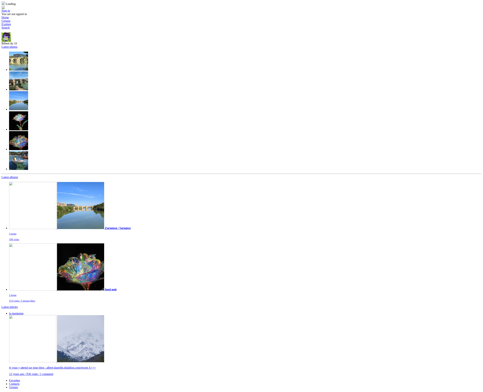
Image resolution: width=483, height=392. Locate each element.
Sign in (6, 10)
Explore (6, 24)
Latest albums (10, 177)
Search (6, 27)
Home (5, 17)
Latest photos (9, 46)
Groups (6, 20)
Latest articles (10, 307)
